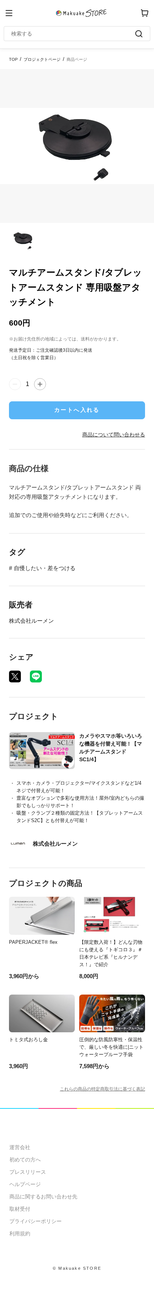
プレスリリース (27, 1172)
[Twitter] (15, 676)
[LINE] (36, 676)
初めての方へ (25, 1160)
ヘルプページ (25, 1184)
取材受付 (19, 1209)
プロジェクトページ (42, 59)
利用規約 (19, 1233)
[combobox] (73, 33)
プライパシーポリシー (35, 1221)
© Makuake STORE (77, 1268)
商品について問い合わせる (113, 435)
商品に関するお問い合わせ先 (43, 1197)
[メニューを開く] (9, 13)
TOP (13, 59)
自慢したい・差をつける (45, 568)
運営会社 (19, 1147)
